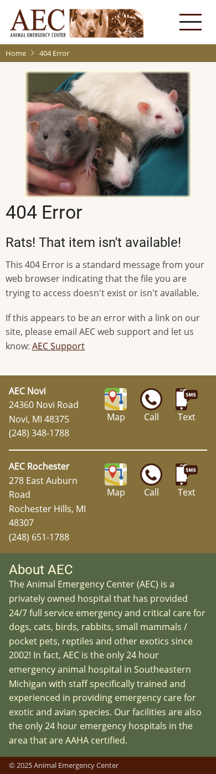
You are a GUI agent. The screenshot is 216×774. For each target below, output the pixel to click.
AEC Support (58, 346)
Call (151, 417)
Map (116, 417)
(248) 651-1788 (39, 537)
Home (16, 53)
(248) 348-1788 (39, 433)
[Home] (77, 22)
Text (187, 417)
